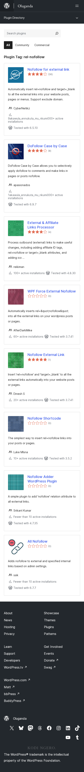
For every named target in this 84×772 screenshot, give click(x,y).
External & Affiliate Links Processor (43, 225)
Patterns (50, 634)
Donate (51, 660)
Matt (9, 687)
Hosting (9, 627)
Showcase (51, 613)
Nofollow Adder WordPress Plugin (42, 479)
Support (9, 653)
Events (49, 653)
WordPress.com (17, 680)
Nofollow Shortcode (44, 418)
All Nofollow (37, 541)
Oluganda (20, 718)
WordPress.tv (15, 667)
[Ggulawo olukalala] (77, 6)
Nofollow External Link (46, 355)
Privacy (9, 634)
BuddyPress (14, 701)
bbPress (12, 694)
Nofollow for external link (48, 69)
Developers (12, 660)
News (8, 620)
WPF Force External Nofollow (52, 291)
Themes (49, 620)
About (8, 613)
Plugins (49, 627)
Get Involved (53, 647)
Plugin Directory (14, 17)
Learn (8, 647)
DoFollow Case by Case (47, 146)
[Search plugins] (57, 33)
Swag (50, 667)
